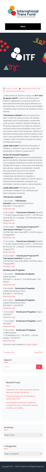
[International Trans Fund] (23, 11)
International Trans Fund (30, 88)
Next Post (39, 352)
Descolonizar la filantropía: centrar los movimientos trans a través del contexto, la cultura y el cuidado (22, 405)
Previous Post (8, 352)
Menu (23, 27)
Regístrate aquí (9, 209)
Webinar (21, 91)
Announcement (11, 91)
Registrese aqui (9, 285)
